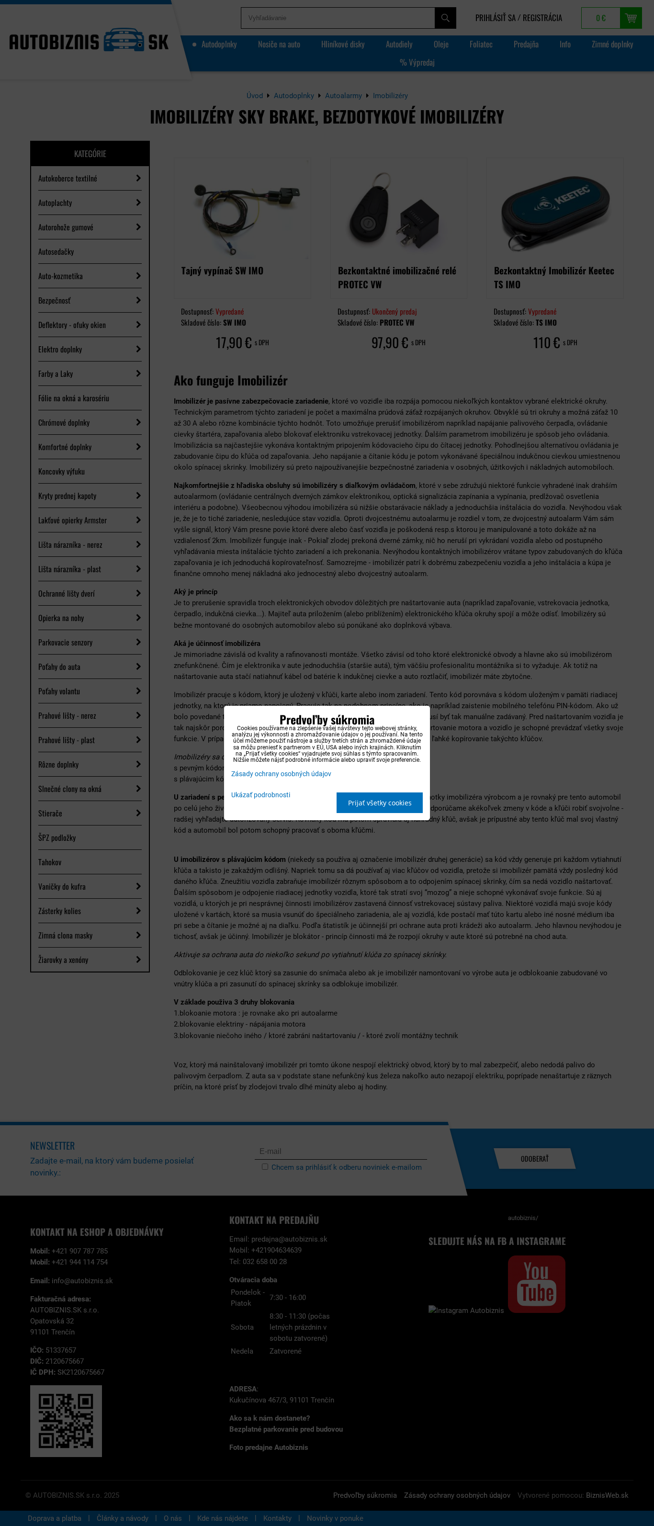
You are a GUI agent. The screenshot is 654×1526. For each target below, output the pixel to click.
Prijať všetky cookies (380, 802)
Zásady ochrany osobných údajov (281, 774)
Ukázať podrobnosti (260, 795)
